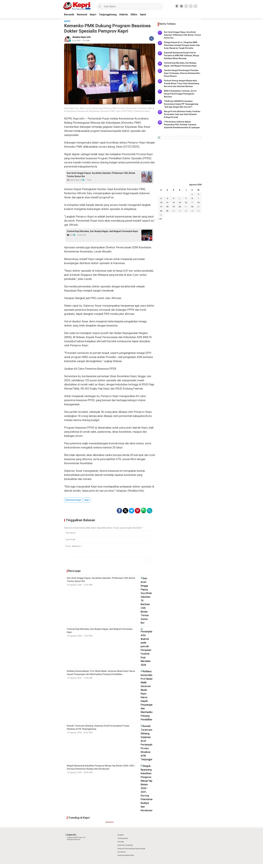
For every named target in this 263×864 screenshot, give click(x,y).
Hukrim (123, 14)
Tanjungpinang (108, 14)
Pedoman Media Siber (126, 855)
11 (167, 202)
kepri (87, 500)
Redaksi (121, 835)
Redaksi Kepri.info (81, 37)
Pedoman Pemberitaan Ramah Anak (131, 848)
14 (186, 202)
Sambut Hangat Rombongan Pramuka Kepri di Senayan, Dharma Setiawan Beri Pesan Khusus (182, 73)
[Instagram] (186, 6)
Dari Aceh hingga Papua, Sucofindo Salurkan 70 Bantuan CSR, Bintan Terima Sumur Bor (101, 174)
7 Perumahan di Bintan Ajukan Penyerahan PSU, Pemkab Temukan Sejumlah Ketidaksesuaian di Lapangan (182, 124)
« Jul (160, 218)
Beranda (69, 14)
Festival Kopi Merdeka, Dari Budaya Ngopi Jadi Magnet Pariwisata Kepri (102, 231)
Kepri (93, 14)
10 (161, 202)
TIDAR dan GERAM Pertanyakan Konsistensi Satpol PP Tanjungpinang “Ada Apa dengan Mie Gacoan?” (181, 104)
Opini (143, 14)
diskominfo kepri (73, 500)
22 (192, 206)
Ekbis (134, 14)
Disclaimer (122, 852)
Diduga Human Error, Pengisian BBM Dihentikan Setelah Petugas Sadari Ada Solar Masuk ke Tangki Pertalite (182, 45)
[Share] (151, 38)
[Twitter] (181, 6)
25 (167, 210)
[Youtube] (191, 6)
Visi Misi (121, 842)
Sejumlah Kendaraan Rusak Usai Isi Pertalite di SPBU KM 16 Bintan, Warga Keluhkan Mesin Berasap (181, 55)
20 (180, 206)
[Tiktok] (195, 6)
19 (174, 206)
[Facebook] (177, 6)
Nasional (82, 14)
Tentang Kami (123, 838)
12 (174, 202)
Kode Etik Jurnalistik (125, 845)
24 (161, 210)
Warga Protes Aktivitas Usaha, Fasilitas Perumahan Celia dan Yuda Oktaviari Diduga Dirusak (182, 114)
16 (198, 202)
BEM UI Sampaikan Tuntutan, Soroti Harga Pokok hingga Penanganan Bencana (180, 93)
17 (161, 206)
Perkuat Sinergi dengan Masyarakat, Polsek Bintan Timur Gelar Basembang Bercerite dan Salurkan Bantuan (181, 83)
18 (167, 206)
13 (180, 202)
